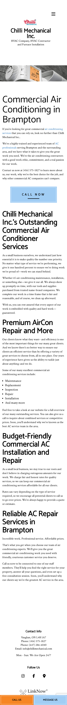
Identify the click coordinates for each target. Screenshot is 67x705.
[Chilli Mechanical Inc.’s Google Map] (44, 676)
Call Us (16, 700)
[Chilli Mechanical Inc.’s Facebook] (33, 676)
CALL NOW (33, 194)
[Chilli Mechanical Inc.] (31, 22)
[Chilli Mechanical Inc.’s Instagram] (23, 676)
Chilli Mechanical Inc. (31, 33)
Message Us (50, 700)
